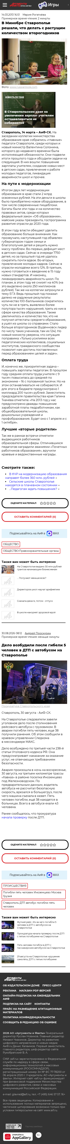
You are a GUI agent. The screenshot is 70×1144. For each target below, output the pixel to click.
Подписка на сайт (17, 1003)
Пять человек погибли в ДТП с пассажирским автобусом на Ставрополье (41, 946)
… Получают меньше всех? (31, 578)
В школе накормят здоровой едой (36, 612)
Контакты (42, 1003)
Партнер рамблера (33, 1126)
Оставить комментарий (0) (35, 516)
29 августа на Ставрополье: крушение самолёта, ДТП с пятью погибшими (38, 958)
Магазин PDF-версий (35, 990)
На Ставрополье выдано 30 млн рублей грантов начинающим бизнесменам (39, 568)
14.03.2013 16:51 (11, 14)
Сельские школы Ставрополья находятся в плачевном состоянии (31, 483)
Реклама (9, 990)
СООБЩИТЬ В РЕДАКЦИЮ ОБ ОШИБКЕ (30, 1022)
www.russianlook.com (23, 87)
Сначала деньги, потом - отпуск (35, 601)
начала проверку (14, 817)
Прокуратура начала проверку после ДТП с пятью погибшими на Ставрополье (40, 935)
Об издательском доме (21, 985)
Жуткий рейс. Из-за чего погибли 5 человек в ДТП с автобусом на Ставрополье (36, 925)
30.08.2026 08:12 (12, 633)
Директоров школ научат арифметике (38, 589)
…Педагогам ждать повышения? (33, 489)
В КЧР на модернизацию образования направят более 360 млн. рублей (36, 476)
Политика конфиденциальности (29, 1017)
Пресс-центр (51, 985)
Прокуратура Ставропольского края (26, 706)
